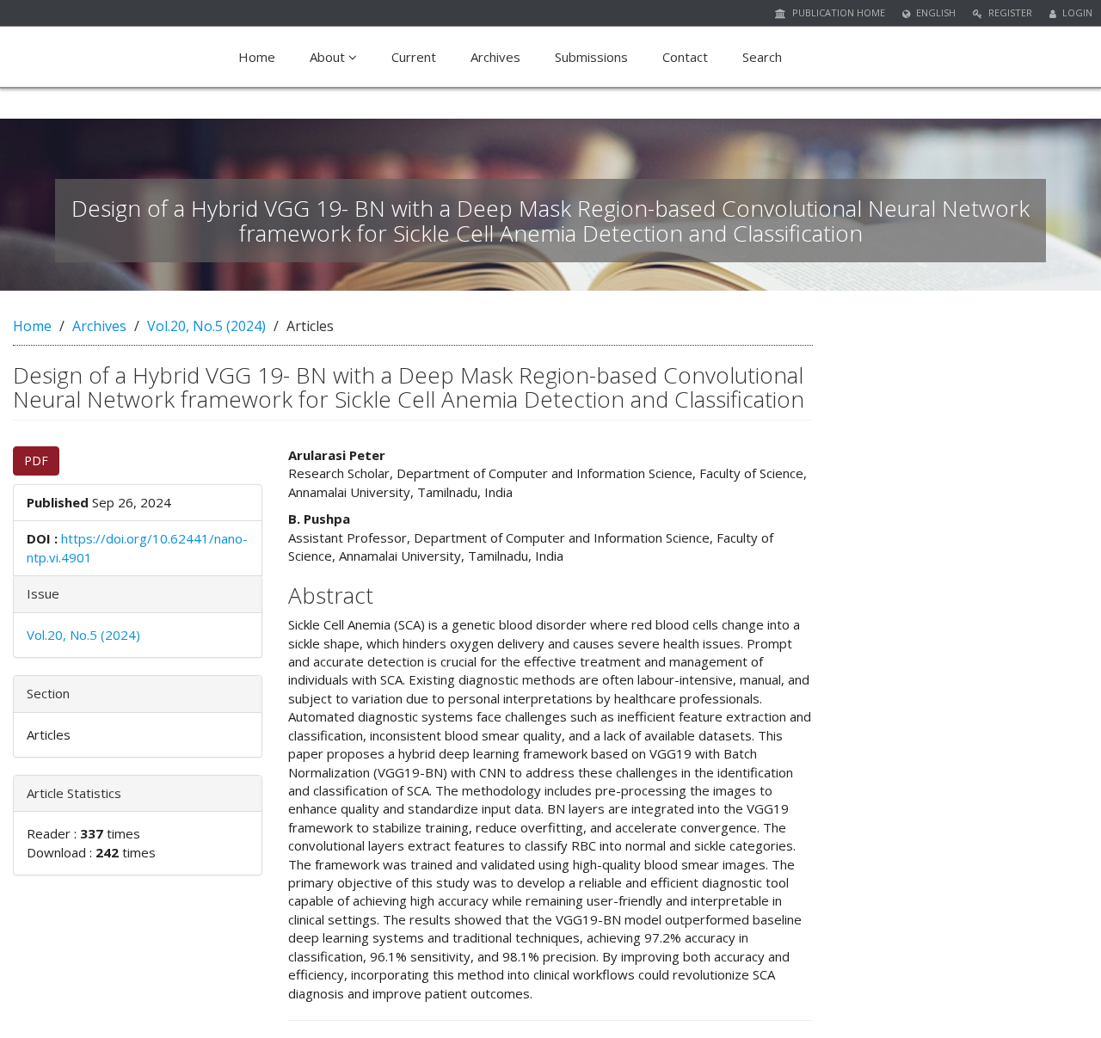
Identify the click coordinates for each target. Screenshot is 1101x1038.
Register (1009, 12)
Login (1076, 12)
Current (413, 56)
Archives (495, 56)
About (329, 56)
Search (762, 56)
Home (256, 56)
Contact (685, 56)
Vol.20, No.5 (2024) (206, 325)
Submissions (591, 56)
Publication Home (837, 12)
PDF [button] (36, 460)
